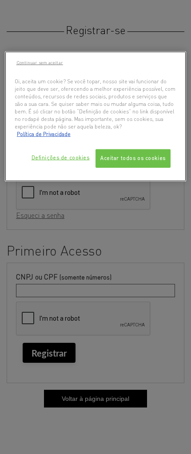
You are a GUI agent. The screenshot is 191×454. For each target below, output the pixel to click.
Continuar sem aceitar (39, 62)
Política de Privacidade (44, 134)
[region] (96, 116)
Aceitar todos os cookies (133, 158)
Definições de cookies (61, 158)
